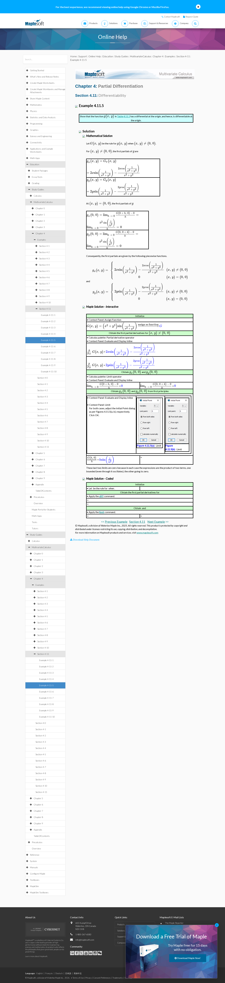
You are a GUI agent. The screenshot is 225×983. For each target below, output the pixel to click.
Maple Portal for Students (43, 509)
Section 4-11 (45, 308)
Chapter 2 (40, 221)
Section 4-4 (44, 264)
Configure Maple (37, 873)
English (39, 973)
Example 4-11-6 (48, 346)
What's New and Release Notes (44, 76)
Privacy (88, 978)
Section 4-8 (44, 290)
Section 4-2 (44, 252)
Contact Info (76, 917)
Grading (35, 183)
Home (73, 56)
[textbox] (106, 116)
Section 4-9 (44, 296)
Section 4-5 (44, 271)
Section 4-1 (44, 246)
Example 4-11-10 (49, 371)
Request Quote (192, 16)
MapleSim (34, 886)
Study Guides (38, 189)
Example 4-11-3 (48, 327)
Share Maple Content (40, 98)
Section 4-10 (45, 302)
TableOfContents (44, 490)
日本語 (68, 973)
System (33, 861)
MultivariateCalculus (43, 202)
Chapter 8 (40, 472)
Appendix (40, 484)
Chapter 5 (40, 453)
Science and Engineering (41, 136)
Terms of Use (78, 978)
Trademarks (117, 978)
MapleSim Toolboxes (39, 892)
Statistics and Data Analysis (43, 117)
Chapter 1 (40, 214)
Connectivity (36, 142)
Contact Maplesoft (172, 16)
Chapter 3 (40, 227)
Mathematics (36, 104)
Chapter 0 (40, 208)
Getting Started (37, 70)
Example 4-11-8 (48, 359)
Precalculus (39, 497)
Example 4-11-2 (48, 321)
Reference (34, 854)
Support (82, 56)
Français (49, 973)
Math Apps (35, 158)
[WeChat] (100, 953)
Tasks (34, 522)
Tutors (35, 528)
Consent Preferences (102, 978)
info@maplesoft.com (84, 939)
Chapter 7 (40, 465)
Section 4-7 (44, 283)
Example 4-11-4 (48, 334)
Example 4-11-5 (48, 340)
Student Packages (40, 170)
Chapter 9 (40, 478)
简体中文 (78, 973)
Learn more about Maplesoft (36, 956)
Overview (38, 503)
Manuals (34, 867)
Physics (33, 111)
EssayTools (37, 177)
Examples (41, 239)
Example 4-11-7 (48, 352)
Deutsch (59, 973)
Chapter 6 (40, 459)
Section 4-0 (42, 377)
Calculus (38, 195)
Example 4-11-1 (48, 315)
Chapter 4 (40, 233)
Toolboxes (34, 880)
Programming (36, 123)
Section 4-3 (44, 258)
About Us (30, 917)
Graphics (34, 130)
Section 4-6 (44, 277)
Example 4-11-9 (48, 365)
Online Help (94, 56)
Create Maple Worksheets (42, 83)
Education (34, 164)
